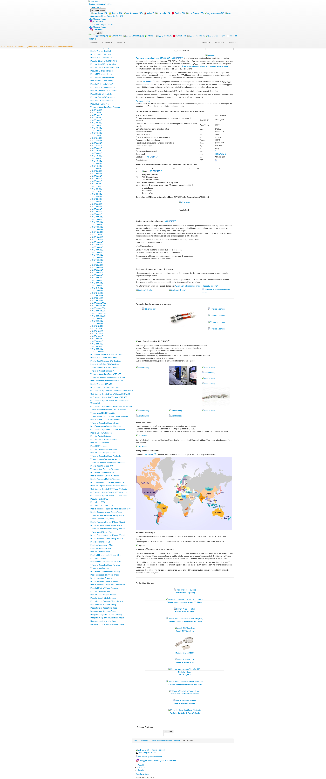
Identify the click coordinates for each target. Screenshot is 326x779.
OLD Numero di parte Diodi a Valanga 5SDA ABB (110, 394)
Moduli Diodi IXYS (97, 502)
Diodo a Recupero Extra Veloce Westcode (107, 482)
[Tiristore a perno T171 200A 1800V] (216, 315)
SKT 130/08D (97, 237)
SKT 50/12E (97, 173)
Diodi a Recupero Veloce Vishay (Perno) (106, 538)
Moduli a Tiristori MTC (185, 662)
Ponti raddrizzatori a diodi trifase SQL (105, 555)
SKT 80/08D (97, 204)
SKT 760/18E (97, 323)
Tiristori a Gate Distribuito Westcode (104, 469)
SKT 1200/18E (98, 351)
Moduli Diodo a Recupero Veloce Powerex (107, 601)
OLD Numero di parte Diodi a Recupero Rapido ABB (111, 406)
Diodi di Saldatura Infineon (101, 432)
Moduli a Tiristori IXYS (99, 499)
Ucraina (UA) (117, 13)
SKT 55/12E (97, 191)
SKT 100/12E (97, 222)
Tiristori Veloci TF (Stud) (184, 611)
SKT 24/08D (97, 138)
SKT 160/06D (97, 249)
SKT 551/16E (97, 298)
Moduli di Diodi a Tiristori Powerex (104, 588)
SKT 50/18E (97, 181)
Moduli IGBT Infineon (98, 446)
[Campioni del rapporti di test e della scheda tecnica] (141, 446)
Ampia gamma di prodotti (152, 756)
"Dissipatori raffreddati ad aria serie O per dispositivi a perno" (206, 66)
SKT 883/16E (97, 346)
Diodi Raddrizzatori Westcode (102, 472)
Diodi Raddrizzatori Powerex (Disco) (104, 574)
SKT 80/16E (97, 211)
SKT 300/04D (97, 275)
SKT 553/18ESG (99, 315)
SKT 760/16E (97, 321)
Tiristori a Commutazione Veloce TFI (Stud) (185, 621)
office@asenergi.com (97, 19)
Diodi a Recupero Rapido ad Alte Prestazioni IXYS (110, 508)
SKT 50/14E (97, 176)
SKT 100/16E (97, 227)
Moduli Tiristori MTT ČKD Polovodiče (105, 419)
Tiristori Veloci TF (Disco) (185, 592)
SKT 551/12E (97, 295)
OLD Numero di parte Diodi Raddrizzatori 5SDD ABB (111, 390)
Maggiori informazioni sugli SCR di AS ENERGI (159, 760)
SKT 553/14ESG (99, 310)
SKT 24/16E (97, 145)
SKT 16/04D (97, 117)
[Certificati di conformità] (141, 435)
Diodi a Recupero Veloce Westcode (104, 475)
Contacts (120, 42)
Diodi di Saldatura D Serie (100, 54)
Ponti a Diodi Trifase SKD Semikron (104, 364)
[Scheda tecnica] (216, 160)
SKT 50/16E (97, 178)
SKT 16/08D (97, 122)
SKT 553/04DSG (99, 303)
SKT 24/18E (97, 148)
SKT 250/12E (97, 267)
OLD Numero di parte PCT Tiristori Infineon (107, 429)
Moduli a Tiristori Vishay (100, 551)
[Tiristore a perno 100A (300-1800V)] (150, 308)
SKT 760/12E (97, 318)
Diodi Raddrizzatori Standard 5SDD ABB (106, 380)
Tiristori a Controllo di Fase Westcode (105, 456)
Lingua (99, 33)
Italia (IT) (150, 13)
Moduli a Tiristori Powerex (100, 591)
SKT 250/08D (97, 265)
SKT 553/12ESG (99, 308)
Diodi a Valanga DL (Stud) (100, 51)
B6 (216, 151)
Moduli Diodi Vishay (98, 558)
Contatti (231, 42)
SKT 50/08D (97, 171)
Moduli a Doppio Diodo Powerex (103, 598)
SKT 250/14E (97, 270)
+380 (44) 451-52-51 (147, 752)
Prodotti (205, 42)
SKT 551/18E (97, 300)
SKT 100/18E (97, 229)
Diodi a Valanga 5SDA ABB (101, 384)
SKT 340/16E (97, 290)
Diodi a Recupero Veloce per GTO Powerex (107, 584)
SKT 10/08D (97, 112)
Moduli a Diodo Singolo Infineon (103, 452)
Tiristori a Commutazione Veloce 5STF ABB (107, 377)
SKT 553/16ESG (99, 313)
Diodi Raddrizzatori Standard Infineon (105, 426)
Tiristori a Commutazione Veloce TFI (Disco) (184, 602)
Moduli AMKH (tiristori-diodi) (101, 84)
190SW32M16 (220, 154)
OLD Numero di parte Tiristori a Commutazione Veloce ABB (109, 401)
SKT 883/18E (97, 349)
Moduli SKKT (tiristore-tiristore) (102, 87)
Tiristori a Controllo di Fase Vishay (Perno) (107, 528)
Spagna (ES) (218, 13)
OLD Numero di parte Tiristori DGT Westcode (108, 495)
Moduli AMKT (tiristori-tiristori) (102, 77)
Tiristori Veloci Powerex (99, 568)
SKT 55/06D (97, 186)
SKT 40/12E (97, 158)
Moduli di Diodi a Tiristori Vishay (103, 604)
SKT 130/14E (97, 242)
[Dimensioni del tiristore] (184, 201)
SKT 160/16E (97, 260)
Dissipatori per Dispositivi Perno (103, 611)
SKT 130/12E (97, 239)
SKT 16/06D (97, 120)
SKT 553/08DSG (99, 305)
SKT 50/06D (97, 168)
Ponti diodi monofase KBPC (101, 545)
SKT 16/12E (97, 125)
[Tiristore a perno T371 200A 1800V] (216, 322)
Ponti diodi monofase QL (100, 541)
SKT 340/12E (97, 288)
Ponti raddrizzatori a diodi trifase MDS (105, 561)
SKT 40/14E (97, 161)
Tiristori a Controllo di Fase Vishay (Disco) (107, 515)
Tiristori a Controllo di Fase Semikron (105, 107)
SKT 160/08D (97, 252)
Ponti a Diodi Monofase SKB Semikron (105, 361)
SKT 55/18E (97, 199)
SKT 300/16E (97, 285)
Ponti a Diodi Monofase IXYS (101, 466)
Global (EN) (102, 13)
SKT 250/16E (97, 272)
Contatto (141, 770)
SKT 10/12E (97, 115)
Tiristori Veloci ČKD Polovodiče (102, 413)
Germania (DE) (136, 13)
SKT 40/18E (97, 166)
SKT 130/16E (97, 244)
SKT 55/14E (97, 194)
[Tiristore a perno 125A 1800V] (183, 316)
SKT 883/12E (97, 343)
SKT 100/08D (97, 219)
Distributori (96, 7)
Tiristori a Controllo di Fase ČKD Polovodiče (108, 409)
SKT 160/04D (97, 247)
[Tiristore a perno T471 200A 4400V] (216, 328)
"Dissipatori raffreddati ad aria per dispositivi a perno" (196, 286)
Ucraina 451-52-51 (101, 4)
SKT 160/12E (97, 255)
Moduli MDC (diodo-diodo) (101, 74)
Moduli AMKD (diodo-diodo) (101, 80)
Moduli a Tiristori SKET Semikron (103, 90)
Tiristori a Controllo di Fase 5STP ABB (105, 374)
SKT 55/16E (97, 196)
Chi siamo (218, 42)
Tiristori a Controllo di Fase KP (102, 370)
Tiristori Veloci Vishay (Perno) (102, 532)
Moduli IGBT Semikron (99, 104)
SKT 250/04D (97, 262)
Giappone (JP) (219, 35)
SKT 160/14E (97, 257)
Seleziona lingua (98, 10)
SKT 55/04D (97, 183)
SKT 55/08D (97, 188)
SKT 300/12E (97, 280)
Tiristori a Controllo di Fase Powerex (105, 565)
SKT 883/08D (97, 341)
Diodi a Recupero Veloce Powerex (104, 581)
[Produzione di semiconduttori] (142, 367)
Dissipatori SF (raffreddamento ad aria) (106, 614)
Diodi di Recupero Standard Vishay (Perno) (107, 535)
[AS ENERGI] (94, 1)
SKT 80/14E (97, 209)
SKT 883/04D (97, 338)
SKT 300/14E (97, 282)
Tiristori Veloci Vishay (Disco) (102, 518)
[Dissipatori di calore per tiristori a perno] (144, 289)
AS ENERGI (98, 21)
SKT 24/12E (97, 140)
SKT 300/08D (97, 277)
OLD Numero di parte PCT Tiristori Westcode (108, 489)
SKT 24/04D (97, 135)
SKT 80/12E (97, 206)
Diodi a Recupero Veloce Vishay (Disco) (106, 525)
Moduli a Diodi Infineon (99, 442)
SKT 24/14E (97, 143)
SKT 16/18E (97, 133)
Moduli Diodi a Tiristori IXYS (101, 505)
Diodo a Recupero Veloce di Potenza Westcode (109, 485)
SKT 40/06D (97, 153)
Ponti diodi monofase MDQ (101, 548)
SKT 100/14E (97, 224)
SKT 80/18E (97, 214)
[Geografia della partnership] (184, 493)
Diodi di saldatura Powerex (101, 578)
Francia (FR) (198, 13)
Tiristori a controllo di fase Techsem (104, 367)
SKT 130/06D (97, 234)
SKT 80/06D (97, 201)
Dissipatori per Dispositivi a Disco (103, 608)
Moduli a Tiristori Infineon (100, 436)
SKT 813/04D (97, 326)
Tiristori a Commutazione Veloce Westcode (107, 462)
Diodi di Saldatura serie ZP (101, 57)
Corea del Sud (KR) (115, 16)
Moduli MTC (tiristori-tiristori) (101, 70)
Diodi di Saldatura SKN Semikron (103, 357)
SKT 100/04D (97, 216)
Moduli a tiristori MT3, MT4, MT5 (103, 61)
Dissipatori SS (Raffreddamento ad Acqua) (107, 617)
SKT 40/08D (97, 155)
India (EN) (166, 13)
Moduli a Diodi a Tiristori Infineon (103, 439)
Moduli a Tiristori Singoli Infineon (103, 449)
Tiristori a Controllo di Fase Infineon (104, 423)
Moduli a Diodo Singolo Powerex (103, 594)
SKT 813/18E (97, 336)
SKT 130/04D (97, 232)
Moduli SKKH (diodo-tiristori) (101, 100)
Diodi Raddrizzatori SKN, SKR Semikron (106, 354)
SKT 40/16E (97, 163)
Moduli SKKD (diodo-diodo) (101, 94)
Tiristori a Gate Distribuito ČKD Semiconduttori (109, 416)
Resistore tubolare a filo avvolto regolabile (107, 624)
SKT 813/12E (97, 331)
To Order (168, 731)
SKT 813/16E (97, 333)
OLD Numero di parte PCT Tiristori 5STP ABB (108, 397)
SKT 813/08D (97, 328)
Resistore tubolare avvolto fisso (103, 621)
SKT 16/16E (97, 130)
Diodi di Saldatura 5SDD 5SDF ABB (104, 387)
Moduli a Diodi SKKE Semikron (102, 97)
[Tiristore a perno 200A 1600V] (216, 308)
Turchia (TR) (180, 13)
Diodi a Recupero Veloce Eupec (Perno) (106, 512)
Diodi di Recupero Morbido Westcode (105, 479)
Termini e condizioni (143, 774)
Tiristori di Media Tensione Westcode (105, 459)
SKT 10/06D (97, 110)
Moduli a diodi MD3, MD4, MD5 (103, 64)
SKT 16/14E (97, 128)
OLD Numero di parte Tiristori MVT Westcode (108, 492)
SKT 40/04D (97, 150)
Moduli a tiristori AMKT (184, 653)
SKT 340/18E (97, 293)
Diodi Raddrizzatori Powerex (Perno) (105, 571)
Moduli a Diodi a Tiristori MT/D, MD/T (105, 67)
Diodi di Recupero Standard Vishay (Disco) (107, 522)
